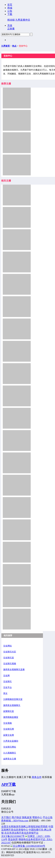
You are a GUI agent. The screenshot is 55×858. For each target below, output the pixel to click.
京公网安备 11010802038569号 (29, 846)
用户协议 (16, 817)
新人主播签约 (8, 777)
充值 (9, 25)
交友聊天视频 (9, 663)
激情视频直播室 (10, 717)
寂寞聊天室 (8, 711)
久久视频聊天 (9, 753)
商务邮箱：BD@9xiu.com (14, 820)
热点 (14, 46)
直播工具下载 (23, 777)
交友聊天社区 (9, 652)
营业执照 (13, 839)
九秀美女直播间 (10, 741)
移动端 (11, 20)
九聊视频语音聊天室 (12, 699)
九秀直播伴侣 (22, 20)
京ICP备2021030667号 (13, 836)
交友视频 (7, 723)
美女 (5, 693)
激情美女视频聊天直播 (14, 669)
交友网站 (7, 646)
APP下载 (8, 784)
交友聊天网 (8, 729)
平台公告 (48, 817)
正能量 (11, 28)
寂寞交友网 (8, 735)
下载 (9, 14)
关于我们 (6, 817)
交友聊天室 (8, 658)
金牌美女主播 (9, 759)
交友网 (6, 675)
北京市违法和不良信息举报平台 (21, 833)
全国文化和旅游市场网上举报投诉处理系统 (24, 826)
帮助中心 (37, 817)
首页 (9, 4)
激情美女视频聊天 (11, 705)
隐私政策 (27, 817)
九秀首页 (5, 46)
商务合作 (37, 777)
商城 (9, 8)
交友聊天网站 (9, 747)
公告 (9, 11)
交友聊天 (7, 681)
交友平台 (7, 687)
